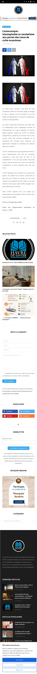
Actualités (6, 26)
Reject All (19, 670)
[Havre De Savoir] (18, 10)
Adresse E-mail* (7, 438)
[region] (18, 658)
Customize (19, 665)
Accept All (19, 660)
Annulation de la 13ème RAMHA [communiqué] (17, 262)
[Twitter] (9, 50)
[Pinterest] (20, 222)
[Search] (34, 2)
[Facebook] (4, 50)
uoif (24, 218)
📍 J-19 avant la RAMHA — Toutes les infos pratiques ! (16, 318)
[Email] (23, 222)
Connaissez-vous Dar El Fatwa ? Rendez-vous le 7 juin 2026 (18, 290)
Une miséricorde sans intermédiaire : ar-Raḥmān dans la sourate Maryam (23, 596)
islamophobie (15, 218)
